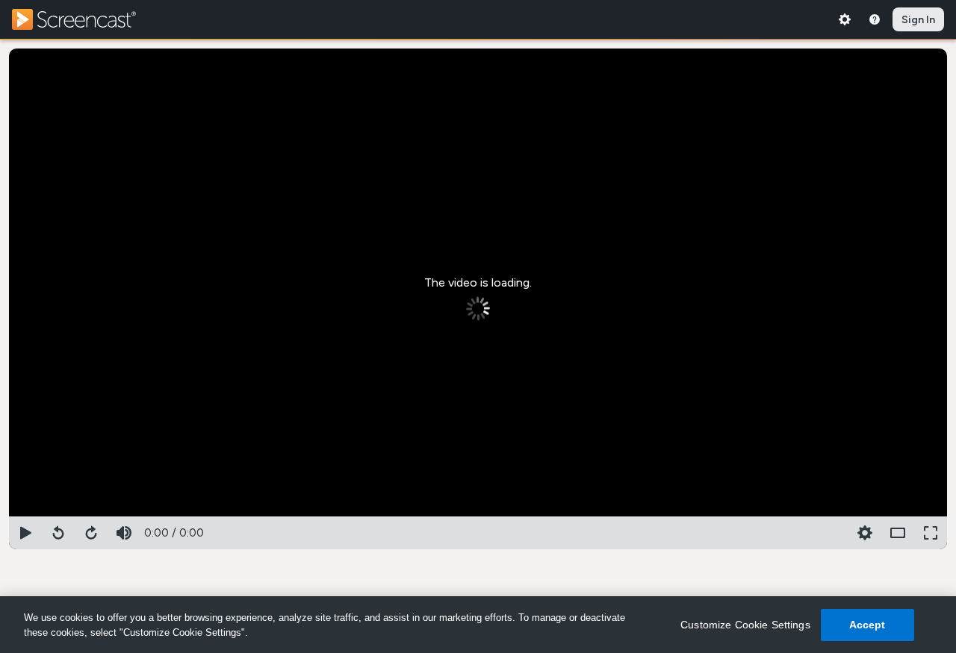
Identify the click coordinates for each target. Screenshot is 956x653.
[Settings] (845, 19)
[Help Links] (875, 19)
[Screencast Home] (83, 19)
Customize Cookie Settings (745, 625)
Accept (867, 625)
